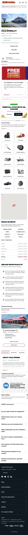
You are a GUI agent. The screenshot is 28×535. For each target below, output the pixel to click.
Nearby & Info (13, 352)
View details (14, 345)
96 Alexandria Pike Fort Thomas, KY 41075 (10, 335)
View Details (20, 94)
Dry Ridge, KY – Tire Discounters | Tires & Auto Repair (13, 521)
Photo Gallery (21, 352)
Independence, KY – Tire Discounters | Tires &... (11, 519)
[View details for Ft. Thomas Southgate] (14, 321)
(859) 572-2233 (7, 40)
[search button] (2, 6)
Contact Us (5, 472)
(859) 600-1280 (8, 337)
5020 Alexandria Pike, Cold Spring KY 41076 (13, 38)
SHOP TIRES (14, 49)
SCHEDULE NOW (14, 46)
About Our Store (5, 352)
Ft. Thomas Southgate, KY (10, 330)
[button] (23, 3)
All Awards (3, 377)
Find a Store (4, 523)
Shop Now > (7, 94)
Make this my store (14, 341)
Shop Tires (9, 114)
